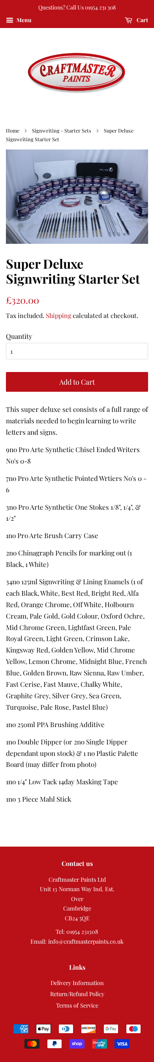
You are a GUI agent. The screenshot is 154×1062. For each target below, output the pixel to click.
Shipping (58, 315)
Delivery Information (77, 983)
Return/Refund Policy (77, 994)
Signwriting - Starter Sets (61, 130)
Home (12, 130)
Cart (141, 20)
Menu (23, 20)
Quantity (19, 336)
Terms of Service (77, 1005)
